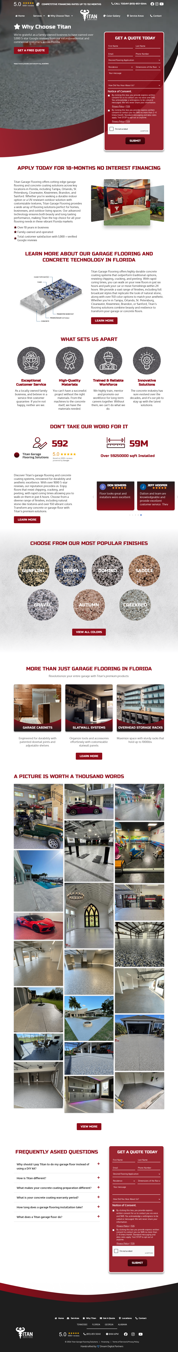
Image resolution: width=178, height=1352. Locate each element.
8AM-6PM (113, 1334)
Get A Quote (109, 1318)
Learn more (104, 320)
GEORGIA (109, 1324)
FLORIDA (96, 1324)
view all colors (89, 632)
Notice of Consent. (120, 91)
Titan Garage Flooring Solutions (85, 1342)
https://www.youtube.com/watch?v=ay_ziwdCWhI (31, 64)
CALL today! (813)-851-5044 (130, 3)
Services (75, 1318)
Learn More (27, 519)
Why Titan (91, 1318)
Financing (105, 1342)
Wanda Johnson (119, 485)
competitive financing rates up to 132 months (71, 4)
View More (89, 1126)
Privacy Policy (118, 106)
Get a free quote (31, 50)
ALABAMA (122, 1324)
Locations (127, 1318)
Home (61, 1318)
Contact (142, 1318)
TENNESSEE (82, 1324)
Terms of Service (119, 1342)
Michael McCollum (162, 485)
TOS (128, 106)
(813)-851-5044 (93, 1334)
